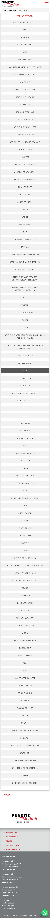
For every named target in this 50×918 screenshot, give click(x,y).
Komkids (25, 700)
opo (25, 408)
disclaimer (23, 915)
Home (5, 10)
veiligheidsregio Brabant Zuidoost (25, 565)
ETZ (25, 297)
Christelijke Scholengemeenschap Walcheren (25, 346)
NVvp (25, 371)
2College (25, 738)
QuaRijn (25, 723)
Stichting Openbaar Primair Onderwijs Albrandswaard (25, 336)
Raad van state (25, 59)
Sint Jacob (25, 460)
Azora (25, 588)
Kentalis (25, 247)
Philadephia (25, 378)
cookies (14, 915)
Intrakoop (25, 430)
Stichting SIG (25, 693)
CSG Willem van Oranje (25, 573)
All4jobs (25, 468)
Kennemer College (25, 483)
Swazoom (25, 753)
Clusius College (25, 708)
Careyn (25, 775)
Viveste (25, 543)
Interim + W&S (12, 845)
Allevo (25, 415)
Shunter (25, 157)
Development (12, 837)
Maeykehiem (25, 528)
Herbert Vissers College (25, 580)
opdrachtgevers (15, 10)
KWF (25, 29)
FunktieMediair (13, 849)
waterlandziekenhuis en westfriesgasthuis (25, 288)
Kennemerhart (25, 44)
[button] (44, 912)
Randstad (25, 386)
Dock (25, 490)
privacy (6, 915)
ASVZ (25, 52)
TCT (25, 232)
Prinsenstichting (25, 356)
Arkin (25, 715)
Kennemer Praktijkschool (25, 498)
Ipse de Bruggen (25, 119)
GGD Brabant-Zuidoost (25, 22)
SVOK (25, 505)
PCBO (25, 670)
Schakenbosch (25, 423)
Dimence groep (25, 513)
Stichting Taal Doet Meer (25, 730)
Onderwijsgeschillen (25, 239)
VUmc (25, 663)
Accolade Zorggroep (25, 172)
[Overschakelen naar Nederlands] (23, 4)
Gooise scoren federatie (25, 393)
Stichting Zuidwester (25, 127)
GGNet (25, 320)
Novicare (25, 305)
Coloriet (25, 82)
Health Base (25, 194)
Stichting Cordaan (25, 269)
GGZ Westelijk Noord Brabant (25, 142)
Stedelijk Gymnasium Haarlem (25, 262)
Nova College (25, 655)
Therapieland (25, 363)
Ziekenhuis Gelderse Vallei (25, 254)
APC (25, 445)
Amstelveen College (25, 678)
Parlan (25, 520)
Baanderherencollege (25, 89)
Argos (25, 209)
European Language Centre (25, 745)
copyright (32, 915)
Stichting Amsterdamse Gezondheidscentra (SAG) (25, 278)
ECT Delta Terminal (25, 164)
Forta (25, 327)
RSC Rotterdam (25, 603)
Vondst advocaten (25, 618)
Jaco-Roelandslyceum (25, 640)
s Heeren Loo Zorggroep (25, 783)
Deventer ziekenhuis (25, 558)
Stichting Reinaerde (25, 74)
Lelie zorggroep (25, 312)
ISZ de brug (25, 224)
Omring (25, 37)
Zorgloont (25, 648)
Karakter (25, 104)
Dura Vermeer (25, 685)
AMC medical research (25, 179)
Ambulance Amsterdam (25, 760)
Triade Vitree (25, 187)
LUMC (25, 550)
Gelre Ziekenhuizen (25, 453)
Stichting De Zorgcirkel (25, 768)
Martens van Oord (25, 475)
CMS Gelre (25, 610)
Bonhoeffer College (25, 625)
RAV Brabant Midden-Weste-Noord (25, 67)
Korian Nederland (25, 112)
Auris (25, 633)
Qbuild (25, 217)
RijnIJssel (25, 595)
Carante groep (25, 202)
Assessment (11, 832)
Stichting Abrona (25, 97)
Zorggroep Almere (25, 438)
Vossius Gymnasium (25, 134)
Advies (9, 841)
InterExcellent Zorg (25, 149)
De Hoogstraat (25, 401)
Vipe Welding (25, 535)
